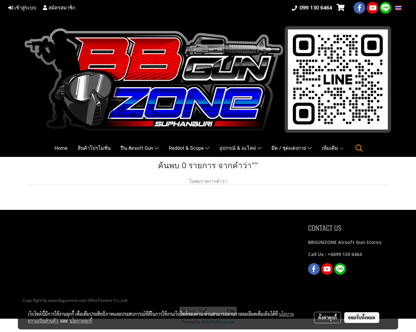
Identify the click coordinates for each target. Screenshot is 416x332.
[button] (359, 148)
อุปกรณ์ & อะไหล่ (238, 148)
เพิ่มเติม (330, 148)
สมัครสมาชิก (61, 8)
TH (405, 8)
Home (61, 148)
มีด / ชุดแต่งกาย (289, 148)
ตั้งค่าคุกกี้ (327, 317)
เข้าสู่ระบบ (24, 8)
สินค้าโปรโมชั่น (94, 148)
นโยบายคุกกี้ (81, 321)
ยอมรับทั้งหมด (361, 317)
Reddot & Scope (187, 148)
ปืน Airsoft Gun (137, 148)
